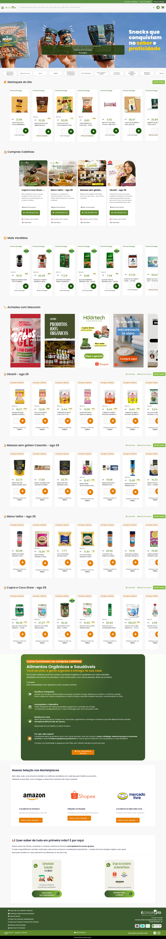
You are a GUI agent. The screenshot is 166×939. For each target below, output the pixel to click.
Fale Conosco (80, 932)
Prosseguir (83, 53)
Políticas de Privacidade (83, 50)
